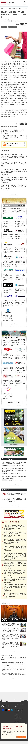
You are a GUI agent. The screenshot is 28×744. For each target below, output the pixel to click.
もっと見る (14, 194)
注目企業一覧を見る (14, 324)
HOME (2, 8)
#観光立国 (9, 21)
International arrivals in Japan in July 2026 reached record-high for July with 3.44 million (13, 673)
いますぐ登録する (21, 737)
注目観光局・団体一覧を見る (14, 402)
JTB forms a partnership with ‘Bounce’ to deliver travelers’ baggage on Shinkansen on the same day (13, 664)
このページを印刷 (13, 26)
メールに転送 (4, 26)
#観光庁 (3, 21)
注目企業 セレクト (8, 206)
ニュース (6, 8)
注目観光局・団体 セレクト (10, 338)
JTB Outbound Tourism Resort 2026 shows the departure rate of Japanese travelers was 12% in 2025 (14, 669)
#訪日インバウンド (17, 21)
